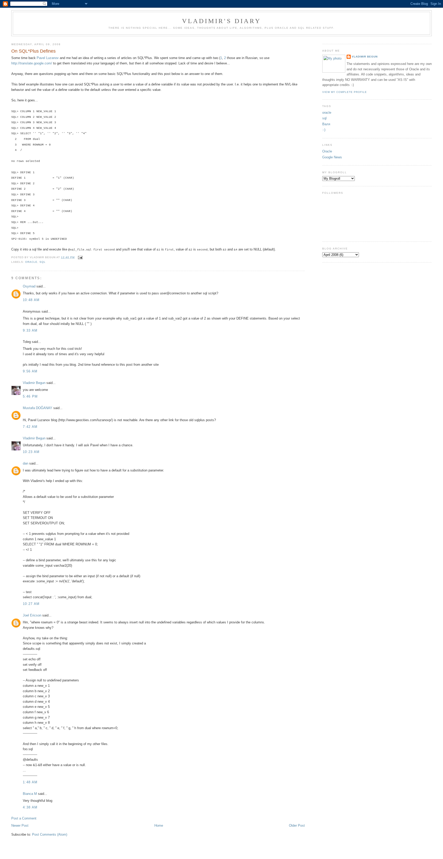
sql (42, 261)
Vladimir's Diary (221, 21)
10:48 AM (31, 300)
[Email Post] (80, 257)
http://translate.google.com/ (31, 63)
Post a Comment (23, 818)
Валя (326, 124)
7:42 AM (30, 427)
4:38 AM (30, 807)
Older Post (297, 825)
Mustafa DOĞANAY (37, 408)
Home (158, 825)
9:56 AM (30, 371)
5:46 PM (30, 396)
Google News (332, 157)
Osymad (29, 286)
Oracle (327, 151)
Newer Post (19, 825)
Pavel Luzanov (48, 58)
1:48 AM (30, 782)
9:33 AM (30, 330)
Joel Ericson (32, 615)
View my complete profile (344, 92)
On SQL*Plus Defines (33, 51)
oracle (31, 261)
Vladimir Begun (34, 383)
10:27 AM (31, 604)
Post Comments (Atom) (49, 834)
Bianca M (30, 794)
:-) (323, 130)
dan (25, 463)
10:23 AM (31, 452)
